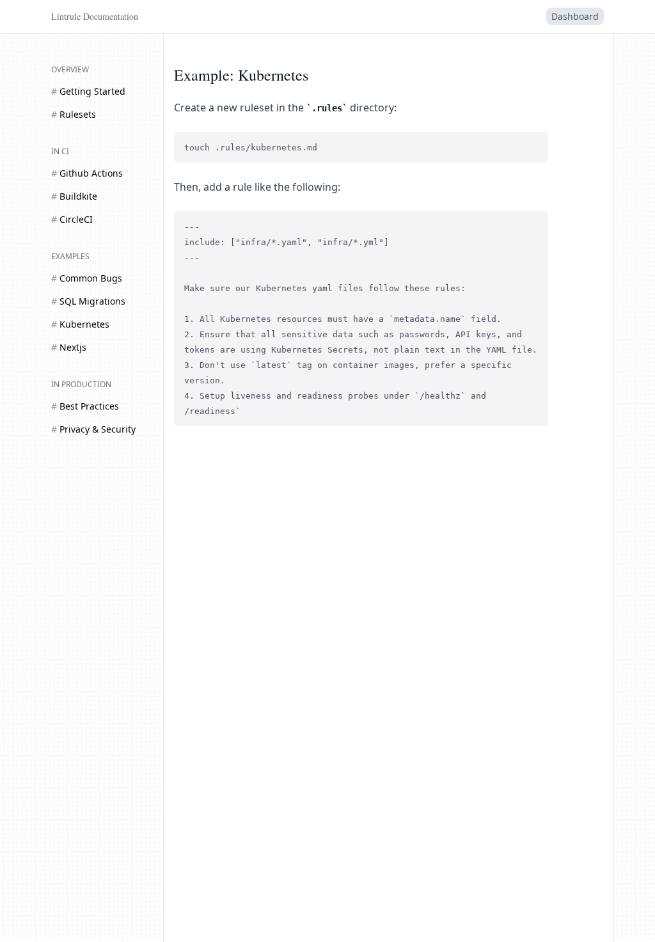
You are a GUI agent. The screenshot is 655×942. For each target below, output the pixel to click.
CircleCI (72, 219)
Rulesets (73, 114)
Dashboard (575, 16)
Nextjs (68, 347)
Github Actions (87, 173)
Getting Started (88, 91)
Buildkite (74, 196)
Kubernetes (80, 324)
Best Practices (85, 406)
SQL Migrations (88, 301)
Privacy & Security (93, 429)
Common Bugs (86, 278)
